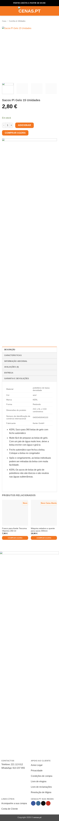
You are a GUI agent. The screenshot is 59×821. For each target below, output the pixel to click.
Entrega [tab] (8, 373)
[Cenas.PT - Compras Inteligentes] (29, 11)
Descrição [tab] (9, 350)
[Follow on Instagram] (38, 803)
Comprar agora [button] (15, 538)
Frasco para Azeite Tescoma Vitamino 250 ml (14, 529)
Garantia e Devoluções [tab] (16, 378)
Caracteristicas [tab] (13, 355)
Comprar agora (15, 133)
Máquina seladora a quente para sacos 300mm (43, 529)
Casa (4, 21)
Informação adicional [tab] (15, 361)
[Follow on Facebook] (33, 803)
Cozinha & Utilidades (17, 21)
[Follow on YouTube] (48, 803)
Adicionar (24, 125)
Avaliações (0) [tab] (11, 367)
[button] (3, 10)
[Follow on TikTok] (43, 803)
